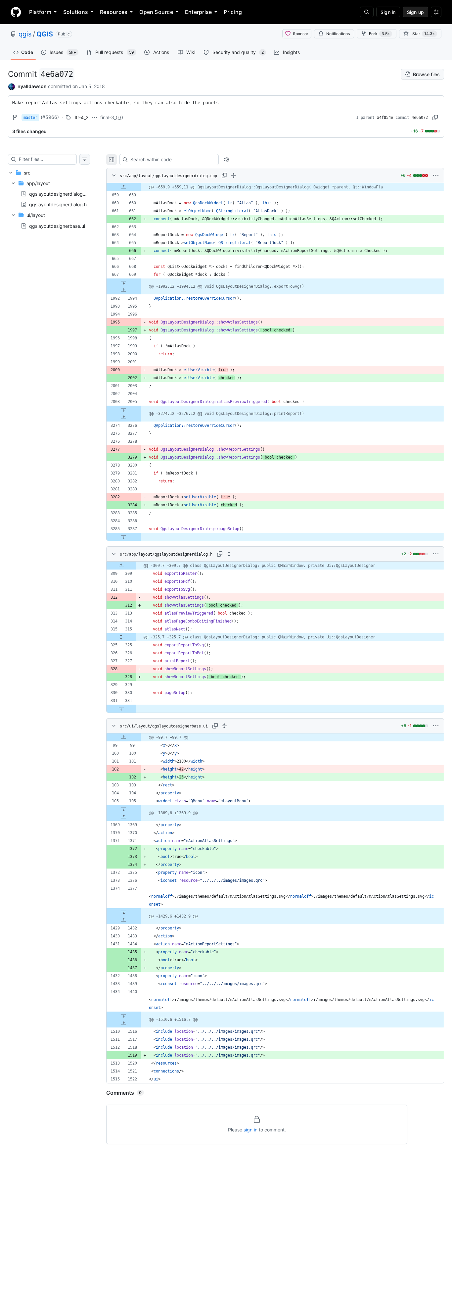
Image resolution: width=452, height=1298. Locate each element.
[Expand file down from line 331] (121, 709)
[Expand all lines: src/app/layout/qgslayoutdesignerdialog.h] (229, 554)
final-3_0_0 (111, 117)
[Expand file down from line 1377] (124, 912)
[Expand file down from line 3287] (124, 537)
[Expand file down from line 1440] (124, 1016)
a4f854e (385, 117)
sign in (250, 1129)
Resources (113, 12)
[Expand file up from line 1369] (124, 817)
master (30, 117)
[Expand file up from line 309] (121, 566)
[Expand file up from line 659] (124, 187)
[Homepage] (16, 12)
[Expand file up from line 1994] (124, 290)
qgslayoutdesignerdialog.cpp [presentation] (61, 194)
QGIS (44, 34)
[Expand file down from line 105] (124, 809)
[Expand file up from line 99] (124, 737)
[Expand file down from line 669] (124, 282)
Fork (379, 33)
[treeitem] (49, 199)
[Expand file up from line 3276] (124, 418)
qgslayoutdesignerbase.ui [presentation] (57, 225)
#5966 (49, 117)
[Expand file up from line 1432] (124, 920)
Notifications (338, 33)
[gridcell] (275, 187)
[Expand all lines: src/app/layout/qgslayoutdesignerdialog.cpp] (233, 175)
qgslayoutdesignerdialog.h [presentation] (58, 204)
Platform (40, 12)
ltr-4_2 (81, 117)
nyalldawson (32, 86)
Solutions (75, 12)
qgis (25, 34)
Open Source (156, 12)
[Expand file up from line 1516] (124, 1023)
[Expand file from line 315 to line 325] (121, 637)
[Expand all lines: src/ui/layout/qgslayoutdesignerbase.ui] (224, 725)
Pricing (233, 12)
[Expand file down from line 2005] (124, 410)
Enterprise (198, 12)
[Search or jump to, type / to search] (367, 12)
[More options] (435, 175)
